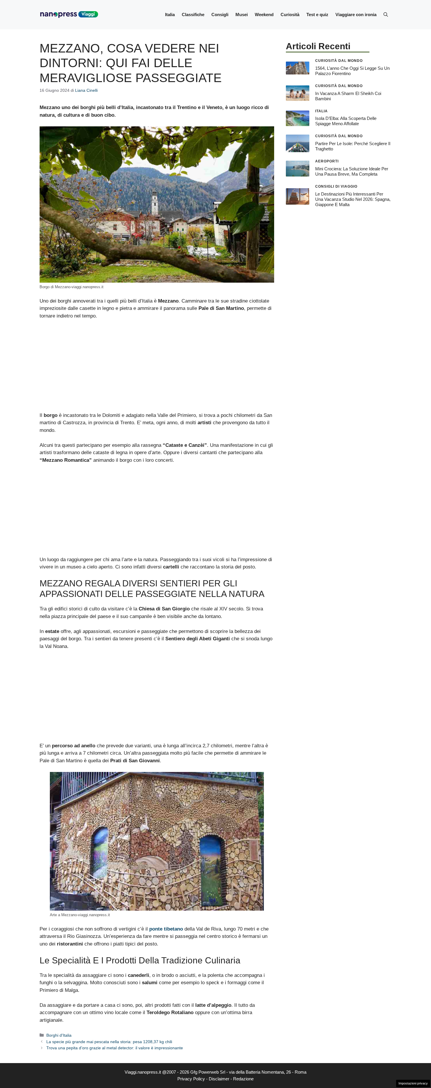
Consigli (219, 14)
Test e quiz (317, 14)
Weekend (264, 14)
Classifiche (193, 14)
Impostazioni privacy (413, 1083)
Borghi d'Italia (59, 1035)
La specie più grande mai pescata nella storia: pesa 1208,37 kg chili (109, 1041)
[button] (385, 14)
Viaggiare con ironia (355, 14)
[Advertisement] (157, 368)
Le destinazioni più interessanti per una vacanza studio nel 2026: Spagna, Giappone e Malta (353, 199)
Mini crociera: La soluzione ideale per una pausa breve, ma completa (351, 171)
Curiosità (290, 14)
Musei (241, 14)
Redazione (243, 1078)
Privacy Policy (191, 1078)
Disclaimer (219, 1078)
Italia (170, 14)
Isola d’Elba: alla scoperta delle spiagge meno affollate (345, 121)
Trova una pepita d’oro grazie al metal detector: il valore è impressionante (114, 1047)
